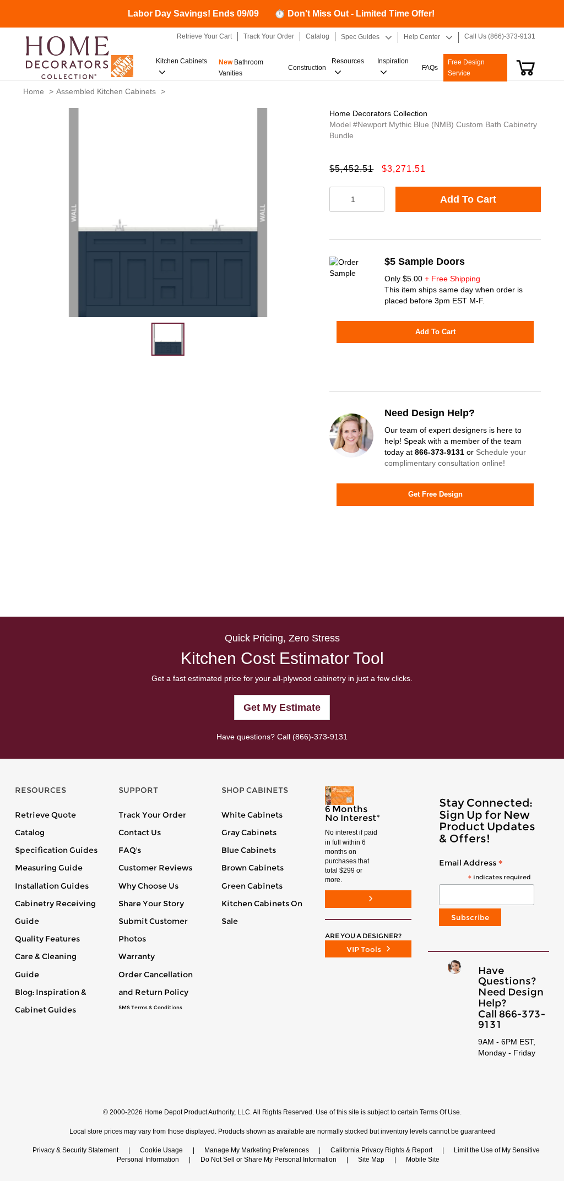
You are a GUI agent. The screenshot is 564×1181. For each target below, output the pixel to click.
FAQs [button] (430, 68)
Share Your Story (151, 903)
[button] (525, 67)
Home (33, 91)
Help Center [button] (422, 37)
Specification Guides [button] (56, 850)
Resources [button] (348, 61)
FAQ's (129, 850)
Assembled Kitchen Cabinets (106, 91)
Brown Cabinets (252, 868)
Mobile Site (423, 1159)
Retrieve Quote (45, 815)
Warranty (136, 956)
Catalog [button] (317, 36)
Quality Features (47, 939)
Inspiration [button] (393, 61)
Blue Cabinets (248, 850)
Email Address (484, 870)
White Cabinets (252, 815)
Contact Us (139, 832)
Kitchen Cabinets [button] (181, 61)
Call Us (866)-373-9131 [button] (499, 36)
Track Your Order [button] (268, 36)
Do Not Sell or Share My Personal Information (268, 1159)
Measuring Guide (49, 868)
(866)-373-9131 (320, 736)
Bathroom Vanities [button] (241, 67)
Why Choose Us (148, 886)
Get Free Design (435, 494)
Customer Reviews (155, 868)
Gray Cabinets (248, 832)
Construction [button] (307, 68)
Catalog (30, 832)
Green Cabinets (252, 886)
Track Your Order (152, 815)
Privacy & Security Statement (75, 1150)
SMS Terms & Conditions (150, 1007)
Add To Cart (468, 199)
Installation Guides (52, 886)
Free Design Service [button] (466, 67)
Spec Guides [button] (360, 37)
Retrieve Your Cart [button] (204, 36)
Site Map (371, 1159)
